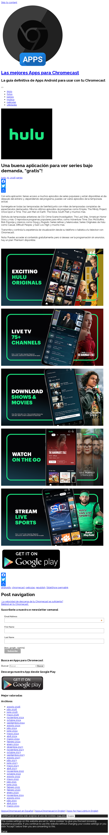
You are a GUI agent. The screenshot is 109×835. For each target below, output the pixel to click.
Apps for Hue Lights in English (82, 811)
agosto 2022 (13, 776)
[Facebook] (54, 181)
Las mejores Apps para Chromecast (40, 72)
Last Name (9, 637)
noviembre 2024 (15, 717)
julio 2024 (12, 728)
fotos (9, 94)
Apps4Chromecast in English (50, 811)
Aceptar (71, 816)
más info (61, 816)
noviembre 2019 (15, 795)
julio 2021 (11, 782)
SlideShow (51, 587)
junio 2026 (12, 712)
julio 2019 (12, 800)
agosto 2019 (13, 798)
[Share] (54, 190)
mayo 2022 (13, 779)
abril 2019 (12, 803)
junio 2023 (12, 763)
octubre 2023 (14, 752)
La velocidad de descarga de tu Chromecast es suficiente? (32, 601)
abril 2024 (12, 736)
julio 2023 (12, 760)
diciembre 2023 (15, 747)
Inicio (9, 91)
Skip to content (9, 2)
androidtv (6, 587)
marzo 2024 (13, 739)
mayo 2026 (13, 714)
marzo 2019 (13, 806)
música (10, 99)
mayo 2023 (13, 765)
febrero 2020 (13, 790)
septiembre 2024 (16, 723)
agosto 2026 (13, 706)
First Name (9, 627)
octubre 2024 (14, 720)
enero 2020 (13, 792)
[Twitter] (54, 186)
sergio (19, 177)
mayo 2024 (13, 733)
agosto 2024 (13, 725)
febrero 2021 (13, 787)
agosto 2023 (13, 757)
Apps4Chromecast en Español (17, 811)
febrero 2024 (13, 741)
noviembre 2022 (15, 771)
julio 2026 (12, 709)
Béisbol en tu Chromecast (15, 604)
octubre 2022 (14, 773)
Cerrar (4, 831)
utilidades (12, 105)
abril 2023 (12, 768)
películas (11, 102)
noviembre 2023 (15, 749)
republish (40, 587)
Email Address (53, 616)
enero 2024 (13, 744)
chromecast (18, 587)
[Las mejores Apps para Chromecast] (32, 65)
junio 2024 (12, 731)
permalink (62, 587)
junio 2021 (12, 784)
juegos (10, 97)
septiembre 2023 (16, 755)
